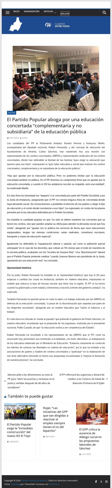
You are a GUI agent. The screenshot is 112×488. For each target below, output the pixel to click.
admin (24, 138)
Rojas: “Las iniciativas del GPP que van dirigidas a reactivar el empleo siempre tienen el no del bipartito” (55, 419)
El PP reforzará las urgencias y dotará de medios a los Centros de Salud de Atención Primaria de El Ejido (82, 379)
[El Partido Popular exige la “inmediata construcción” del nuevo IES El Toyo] (20, 405)
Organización (31, 11)
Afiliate (65, 13)
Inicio (16, 11)
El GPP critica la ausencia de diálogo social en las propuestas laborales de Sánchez (90, 438)
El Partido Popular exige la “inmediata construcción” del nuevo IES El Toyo (20, 430)
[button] (54, 12)
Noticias (48, 11)
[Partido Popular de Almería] (56, 18)
